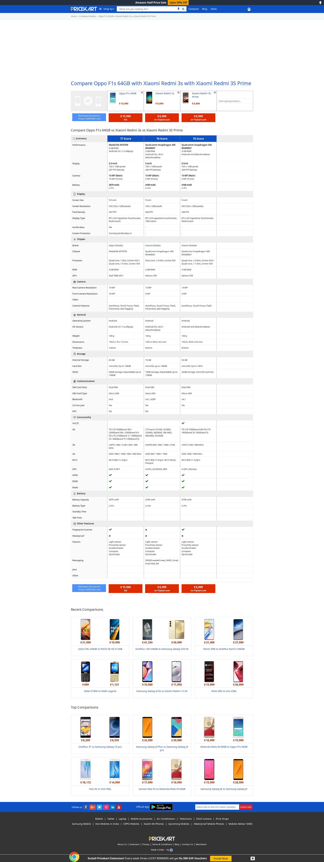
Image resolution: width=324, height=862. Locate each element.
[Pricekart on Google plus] (92, 807)
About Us (122, 844)
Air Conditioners (166, 818)
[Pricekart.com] (84, 8)
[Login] (249, 9)
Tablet (110, 818)
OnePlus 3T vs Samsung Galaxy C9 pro (100, 746)
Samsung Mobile (81, 823)
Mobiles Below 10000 (240, 823)
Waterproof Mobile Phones (209, 823)
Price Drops (222, 818)
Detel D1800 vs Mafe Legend (100, 691)
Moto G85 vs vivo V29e (223, 691)
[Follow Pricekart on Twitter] (99, 807)
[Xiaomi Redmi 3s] (149, 97)
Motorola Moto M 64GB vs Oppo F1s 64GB (223, 746)
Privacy (146, 844)
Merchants (201, 844)
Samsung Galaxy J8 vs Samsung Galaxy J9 (224, 788)
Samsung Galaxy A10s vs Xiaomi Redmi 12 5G (161, 691)
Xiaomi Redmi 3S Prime (201, 95)
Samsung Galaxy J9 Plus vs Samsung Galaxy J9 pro (162, 748)
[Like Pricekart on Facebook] (85, 807)
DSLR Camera (203, 818)
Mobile (99, 818)
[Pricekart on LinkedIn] (112, 807)
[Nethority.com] (171, 849)
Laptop (122, 818)
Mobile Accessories (141, 818)
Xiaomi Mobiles (153, 245)
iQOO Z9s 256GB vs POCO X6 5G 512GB (100, 649)
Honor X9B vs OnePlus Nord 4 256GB (224, 649)
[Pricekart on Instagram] (106, 807)
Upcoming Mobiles (179, 823)
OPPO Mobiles (131, 823)
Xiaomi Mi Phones (154, 823)
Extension (135, 844)
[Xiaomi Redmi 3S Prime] (185, 97)
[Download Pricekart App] (161, 806)
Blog (204, 8)
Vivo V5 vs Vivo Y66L (100, 788)
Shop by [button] (108, 8)
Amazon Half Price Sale (150, 2)
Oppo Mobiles (116, 245)
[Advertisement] (162, 48)
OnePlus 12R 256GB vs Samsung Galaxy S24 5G (161, 649)
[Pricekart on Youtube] (119, 807)
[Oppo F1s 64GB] (112, 97)
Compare (193, 8)
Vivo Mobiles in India (107, 823)
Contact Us (187, 844)
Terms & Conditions (162, 844)
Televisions (186, 818)
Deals (214, 8)
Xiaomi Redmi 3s (165, 93)
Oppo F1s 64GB (127, 93)
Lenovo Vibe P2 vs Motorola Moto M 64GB (162, 788)
